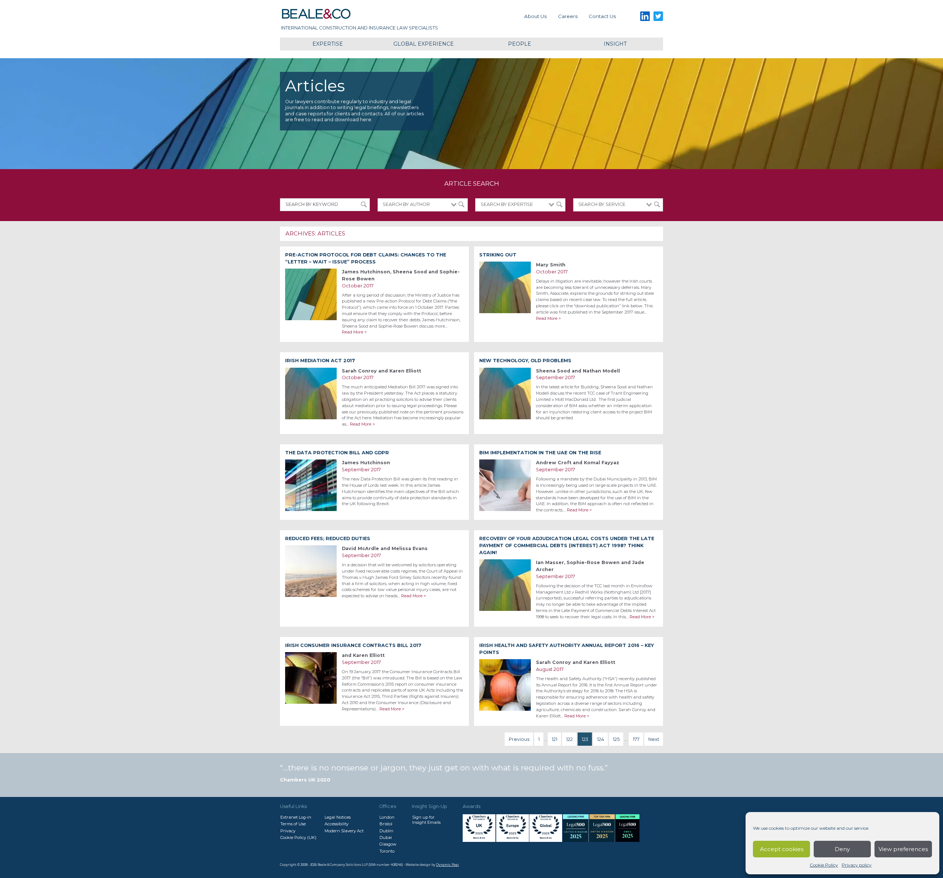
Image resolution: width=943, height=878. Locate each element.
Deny (842, 849)
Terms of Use (293, 823)
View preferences (903, 849)
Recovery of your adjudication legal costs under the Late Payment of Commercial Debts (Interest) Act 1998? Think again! (566, 545)
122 (569, 739)
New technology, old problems (525, 360)
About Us (535, 16)
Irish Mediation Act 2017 (320, 360)
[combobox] (422, 204)
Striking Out (497, 255)
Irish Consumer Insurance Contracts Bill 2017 (353, 645)
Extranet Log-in (295, 817)
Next (653, 739)
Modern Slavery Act (344, 830)
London (387, 817)
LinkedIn (645, 16)
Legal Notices (338, 817)
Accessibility (336, 823)
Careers (568, 16)
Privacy (287, 830)
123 (585, 739)
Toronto (387, 851)
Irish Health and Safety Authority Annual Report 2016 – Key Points (566, 649)
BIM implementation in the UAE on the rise (540, 452)
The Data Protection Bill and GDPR (337, 452)
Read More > (354, 332)
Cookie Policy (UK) (298, 837)
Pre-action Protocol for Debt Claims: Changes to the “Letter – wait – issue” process (365, 258)
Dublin (386, 830)
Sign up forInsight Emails (426, 820)
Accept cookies (781, 849)
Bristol (385, 823)
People (519, 44)
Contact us (602, 16)
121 (554, 739)
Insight (615, 44)
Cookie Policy (824, 865)
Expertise (327, 44)
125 (616, 739)
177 (636, 739)
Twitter (658, 16)
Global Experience (423, 44)
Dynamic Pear (447, 865)
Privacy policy (857, 865)
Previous (519, 739)
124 (600, 739)
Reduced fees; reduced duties (327, 538)
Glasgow (387, 844)
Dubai (385, 837)
